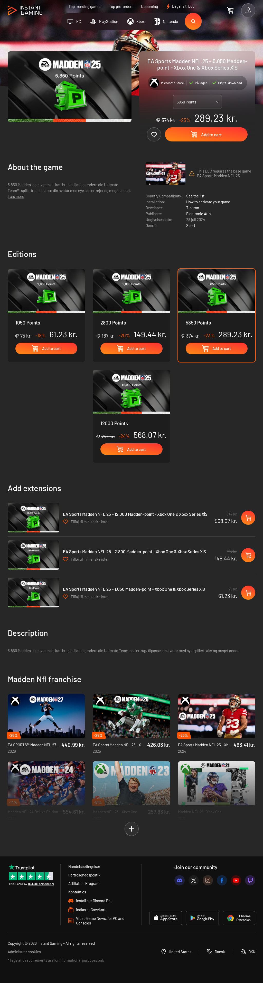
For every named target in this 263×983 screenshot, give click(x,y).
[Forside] (25, 11)
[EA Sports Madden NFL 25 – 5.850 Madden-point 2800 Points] (131, 304)
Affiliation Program (83, 883)
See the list (195, 196)
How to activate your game (208, 201)
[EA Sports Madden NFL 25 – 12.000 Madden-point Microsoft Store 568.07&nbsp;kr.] (33, 517)
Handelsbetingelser (84, 866)
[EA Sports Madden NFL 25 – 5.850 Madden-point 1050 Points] (46, 304)
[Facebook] (222, 880)
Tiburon (192, 207)
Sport (190, 225)
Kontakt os (77, 892)
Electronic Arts (198, 213)
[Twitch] (250, 880)
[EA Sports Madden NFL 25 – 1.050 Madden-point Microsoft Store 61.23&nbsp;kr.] (33, 592)
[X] (194, 880)
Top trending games (85, 6)
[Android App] (202, 918)
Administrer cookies (24, 951)
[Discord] (179, 880)
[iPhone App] (165, 918)
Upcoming (149, 6)
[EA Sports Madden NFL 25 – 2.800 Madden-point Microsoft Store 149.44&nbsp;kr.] (33, 555)
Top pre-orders (121, 6)
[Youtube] (236, 880)
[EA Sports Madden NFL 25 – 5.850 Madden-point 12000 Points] (131, 405)
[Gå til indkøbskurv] (230, 10)
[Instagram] (208, 880)
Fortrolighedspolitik (84, 875)
